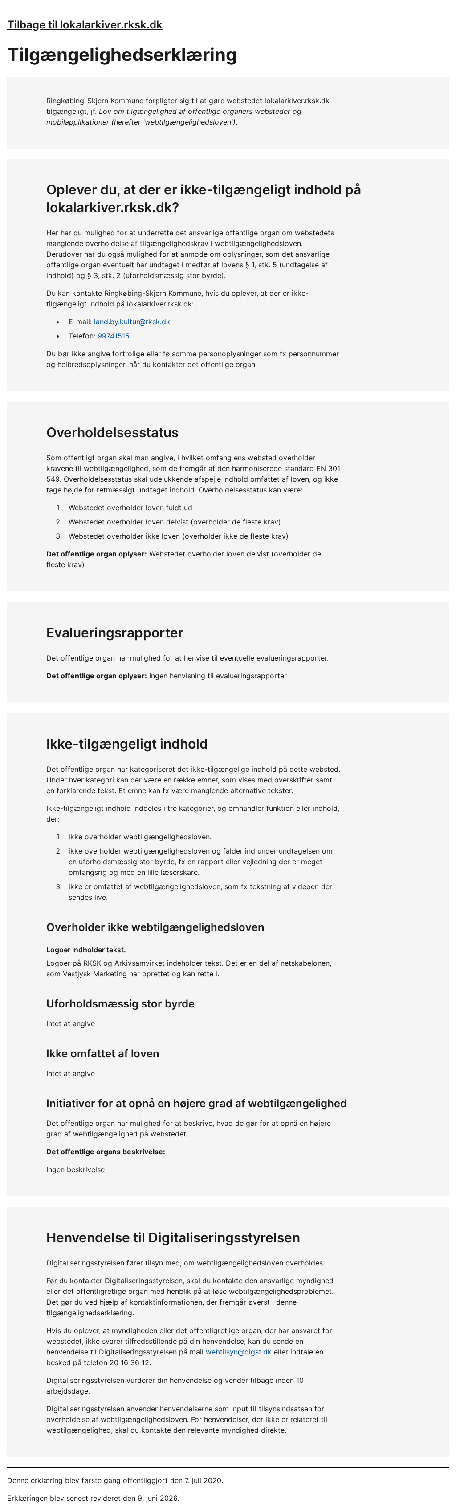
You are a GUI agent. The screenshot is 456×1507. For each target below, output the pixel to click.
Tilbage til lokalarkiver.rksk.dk (85, 24)
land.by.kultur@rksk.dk (132, 321)
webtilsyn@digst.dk (239, 1351)
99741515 (114, 335)
